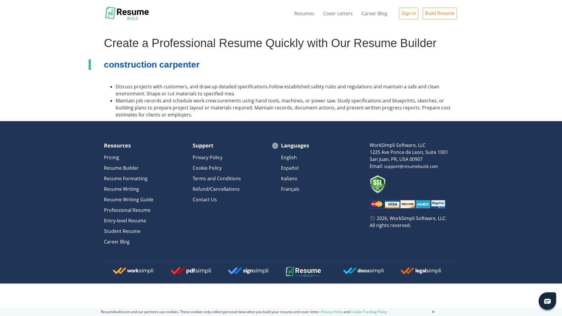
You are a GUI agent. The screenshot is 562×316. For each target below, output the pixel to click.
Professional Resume (127, 210)
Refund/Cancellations (216, 189)
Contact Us (205, 199)
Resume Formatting (126, 178)
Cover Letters (338, 13)
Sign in (408, 13)
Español (290, 168)
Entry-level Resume (125, 220)
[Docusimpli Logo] (363, 273)
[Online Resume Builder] (127, 13)
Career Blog (374, 13)
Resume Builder (121, 168)
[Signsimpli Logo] (248, 273)
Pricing (111, 157)
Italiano (289, 178)
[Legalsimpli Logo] (420, 273)
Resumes (304, 13)
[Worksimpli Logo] (133, 273)
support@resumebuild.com (411, 166)
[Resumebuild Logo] (295, 272)
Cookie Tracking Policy (369, 311)
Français (290, 189)
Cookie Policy (207, 168)
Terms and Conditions (217, 178)
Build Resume (440, 13)
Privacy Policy (207, 157)
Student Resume (122, 231)
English (289, 157)
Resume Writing (121, 189)
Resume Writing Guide (128, 199)
